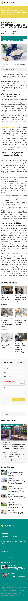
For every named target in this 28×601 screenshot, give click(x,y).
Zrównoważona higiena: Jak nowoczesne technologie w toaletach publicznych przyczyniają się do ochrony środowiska (14, 446)
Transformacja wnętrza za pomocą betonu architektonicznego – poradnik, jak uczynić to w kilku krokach (21, 349)
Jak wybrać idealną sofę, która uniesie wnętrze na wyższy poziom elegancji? (17, 498)
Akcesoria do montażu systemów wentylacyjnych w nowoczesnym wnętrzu (17, 576)
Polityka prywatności (7, 557)
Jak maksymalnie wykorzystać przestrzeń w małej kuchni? (16, 513)
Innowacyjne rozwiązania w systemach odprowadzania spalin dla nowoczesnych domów (17, 482)
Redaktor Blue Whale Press (10, 31)
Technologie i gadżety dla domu (10, 536)
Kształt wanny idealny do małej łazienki (5, 345)
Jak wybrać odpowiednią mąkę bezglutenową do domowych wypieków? (16, 474)
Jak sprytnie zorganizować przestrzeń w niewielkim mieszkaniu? (5, 301)
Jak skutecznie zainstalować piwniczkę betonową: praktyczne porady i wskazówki (16, 568)
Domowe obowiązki (6, 539)
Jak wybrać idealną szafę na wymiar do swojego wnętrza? (20, 299)
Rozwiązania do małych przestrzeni (12, 40)
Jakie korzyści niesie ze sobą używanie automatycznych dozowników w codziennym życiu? (17, 490)
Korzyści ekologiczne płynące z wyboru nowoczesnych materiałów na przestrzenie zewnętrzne (17, 506)
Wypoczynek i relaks (7, 546)
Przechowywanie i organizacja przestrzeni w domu (10, 37)
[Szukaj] (3, 414)
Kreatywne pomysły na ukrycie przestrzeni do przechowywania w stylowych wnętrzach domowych (6, 324)
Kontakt (3, 554)
